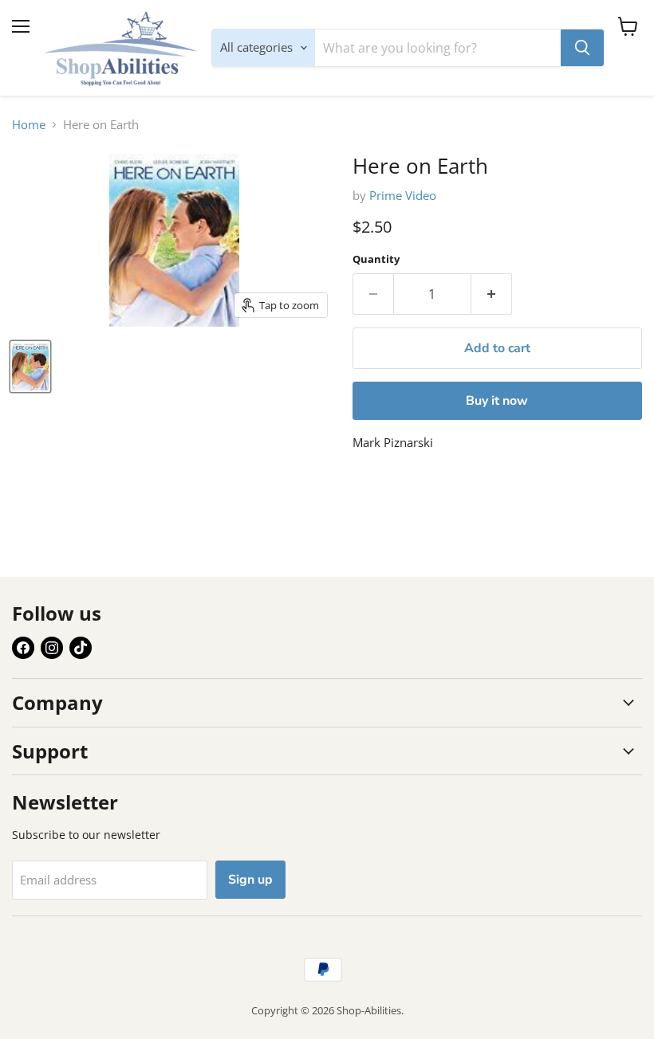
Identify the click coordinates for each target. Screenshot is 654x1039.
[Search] (582, 47)
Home (28, 124)
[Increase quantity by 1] (491, 294)
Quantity (376, 259)
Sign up (250, 879)
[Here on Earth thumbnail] (30, 366)
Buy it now (497, 401)
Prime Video (402, 195)
